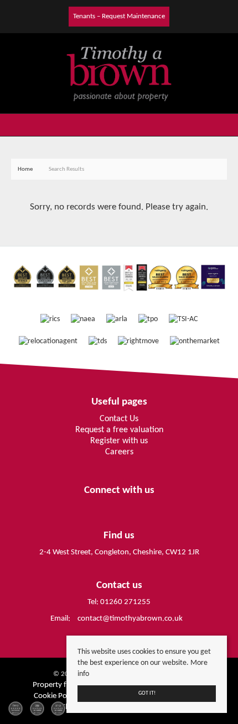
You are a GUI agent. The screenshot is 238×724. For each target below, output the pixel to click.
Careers (119, 452)
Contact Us (119, 419)
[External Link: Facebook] (56, 16)
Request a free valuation (119, 430)
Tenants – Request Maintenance (119, 16)
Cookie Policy (55, 696)
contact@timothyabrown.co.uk (130, 619)
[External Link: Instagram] (60, 16)
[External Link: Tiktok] (65, 16)
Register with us (119, 441)
